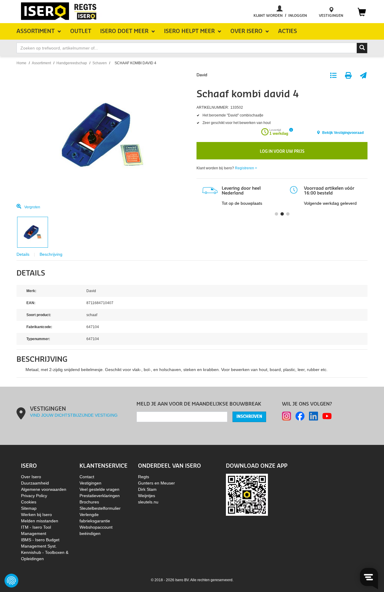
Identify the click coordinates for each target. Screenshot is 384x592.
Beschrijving (51, 254)
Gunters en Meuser (156, 483)
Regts (143, 476)
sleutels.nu (148, 502)
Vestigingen (90, 483)
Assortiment (41, 63)
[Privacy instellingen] (11, 580)
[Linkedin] (313, 416)
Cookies (28, 502)
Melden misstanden (39, 520)
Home (21, 63)
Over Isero (31, 476)
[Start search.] (362, 48)
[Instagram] (286, 416)
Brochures (89, 502)
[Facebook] (300, 416)
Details (22, 254)
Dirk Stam (147, 489)
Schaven (99, 63)
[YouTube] (327, 416)
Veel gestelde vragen (99, 489)
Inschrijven (249, 417)
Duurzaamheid (35, 483)
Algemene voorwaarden (43, 489)
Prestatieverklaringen (100, 495)
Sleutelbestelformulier (100, 508)
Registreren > (246, 168)
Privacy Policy (34, 495)
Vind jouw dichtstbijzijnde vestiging (74, 415)
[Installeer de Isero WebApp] (247, 494)
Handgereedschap (71, 63)
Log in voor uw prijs (282, 151)
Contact (87, 476)
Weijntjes (146, 495)
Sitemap (29, 508)
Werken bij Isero (36, 514)
